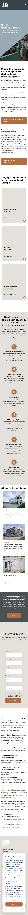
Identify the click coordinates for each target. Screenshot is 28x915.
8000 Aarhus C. (6, 851)
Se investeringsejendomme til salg (13, 120)
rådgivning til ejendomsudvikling (17, 819)
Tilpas (14, 900)
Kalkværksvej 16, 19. (7, 849)
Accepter (14, 904)
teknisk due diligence (9, 148)
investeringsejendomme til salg (7, 806)
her (23, 743)
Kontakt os (14, 615)
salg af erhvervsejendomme (16, 824)
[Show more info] (14, 205)
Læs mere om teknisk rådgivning (10, 161)
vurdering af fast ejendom (16, 821)
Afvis (14, 908)
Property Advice (15, 725)
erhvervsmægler (19, 469)
